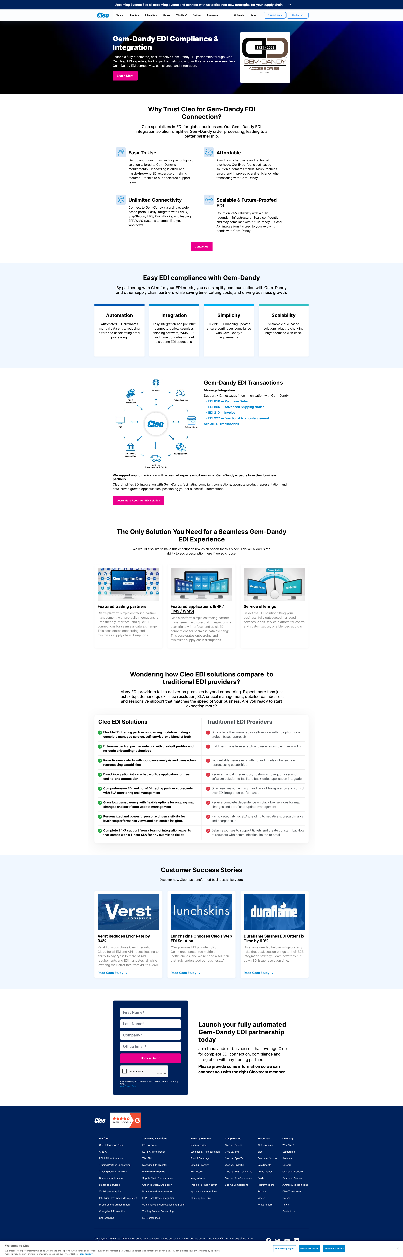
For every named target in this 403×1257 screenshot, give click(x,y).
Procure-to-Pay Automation (157, 1191)
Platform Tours (266, 1184)
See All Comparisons (236, 1184)
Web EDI (147, 1158)
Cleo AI (166, 15)
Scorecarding (106, 1217)
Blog (260, 1151)
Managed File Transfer (154, 1164)
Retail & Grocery (199, 1164)
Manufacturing (198, 1145)
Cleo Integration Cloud (111, 1145)
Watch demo (276, 15)
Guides (261, 1178)
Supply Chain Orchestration (157, 1178)
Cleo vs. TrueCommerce (238, 1178)
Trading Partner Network (113, 1171)
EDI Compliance (151, 1217)
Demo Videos (265, 1171)
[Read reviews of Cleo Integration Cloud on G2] (125, 1120)
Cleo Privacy (86, 1253)
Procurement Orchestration (114, 1204)
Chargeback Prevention (112, 1211)
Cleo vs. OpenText (235, 1158)
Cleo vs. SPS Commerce (238, 1171)
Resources (212, 15)
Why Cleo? (181, 15)
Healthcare (196, 1171)
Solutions (134, 15)
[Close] (397, 1248)
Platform (120, 15)
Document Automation (111, 1178)
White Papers (265, 1204)
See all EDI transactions (221, 424)
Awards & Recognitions (295, 1184)
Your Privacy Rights (284, 1248)
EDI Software (149, 1145)
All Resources (265, 1145)
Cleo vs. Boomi (233, 1145)
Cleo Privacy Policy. (129, 1086)
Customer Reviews (293, 1171)
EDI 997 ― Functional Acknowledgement (238, 418)
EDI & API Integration (153, 1151)
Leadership (288, 1151)
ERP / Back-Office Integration (158, 1198)
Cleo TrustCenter (292, 1191)
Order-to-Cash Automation (157, 1184)
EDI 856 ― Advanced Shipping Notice (236, 407)
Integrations (151, 15)
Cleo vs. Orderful (234, 1164)
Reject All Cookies (309, 1248)
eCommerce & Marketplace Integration (163, 1204)
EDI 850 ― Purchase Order (228, 401)
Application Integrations (203, 1191)
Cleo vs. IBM (232, 1151)
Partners (197, 15)
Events (286, 1198)
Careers (286, 1164)
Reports (262, 1191)
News (285, 1204)
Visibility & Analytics (110, 1191)
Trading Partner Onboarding (115, 1164)
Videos (261, 1198)
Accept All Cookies (334, 1248)
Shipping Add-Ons (200, 1198)
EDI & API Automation (111, 1158)
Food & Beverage (200, 1158)
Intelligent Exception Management (118, 1198)
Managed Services (109, 1184)
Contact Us (288, 1211)
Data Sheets (264, 1164)
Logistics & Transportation (205, 1151)
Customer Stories (267, 1158)
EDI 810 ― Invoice (221, 412)
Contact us (297, 15)
